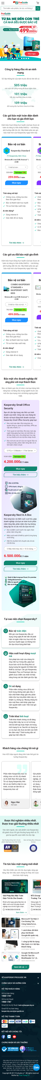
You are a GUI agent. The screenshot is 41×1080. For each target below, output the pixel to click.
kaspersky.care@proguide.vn (13, 1011)
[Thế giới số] (28, 1049)
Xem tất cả (19, 967)
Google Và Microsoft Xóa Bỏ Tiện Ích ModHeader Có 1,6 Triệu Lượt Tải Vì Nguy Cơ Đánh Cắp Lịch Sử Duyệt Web (30, 955)
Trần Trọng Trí (24, 1075)
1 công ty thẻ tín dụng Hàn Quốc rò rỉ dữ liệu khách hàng (30, 944)
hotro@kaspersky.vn (26, 1005)
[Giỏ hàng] (37, 3)
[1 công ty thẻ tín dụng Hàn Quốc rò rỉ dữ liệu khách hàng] (11, 945)
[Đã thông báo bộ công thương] (10, 1049)
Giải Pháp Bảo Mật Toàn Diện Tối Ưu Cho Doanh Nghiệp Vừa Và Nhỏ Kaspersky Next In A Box (13, 897)
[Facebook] (3, 1037)
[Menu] (3, 3)
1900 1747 (6, 996)
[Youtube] (9, 1037)
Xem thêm (20, 912)
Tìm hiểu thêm (15, 243)
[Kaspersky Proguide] (20, 3)
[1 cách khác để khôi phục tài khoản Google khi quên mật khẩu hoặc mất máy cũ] (11, 934)
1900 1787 (6, 1002)
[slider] (20, 36)
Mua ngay (16, 183)
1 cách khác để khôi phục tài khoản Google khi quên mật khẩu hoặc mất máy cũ (30, 933)
